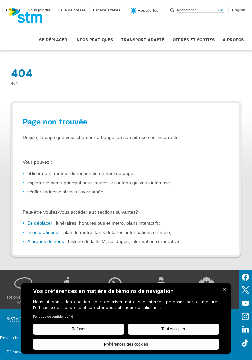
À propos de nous (45, 241)
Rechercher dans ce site (172, 10)
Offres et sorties (194, 39)
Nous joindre (39, 10)
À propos (233, 39)
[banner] (28, 17)
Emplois (13, 10)
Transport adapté (142, 39)
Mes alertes (147, 10)
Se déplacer (53, 39)
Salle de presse (72, 10)
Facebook (245, 276)
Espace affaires (106, 10)
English (238, 10)
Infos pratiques (94, 39)
